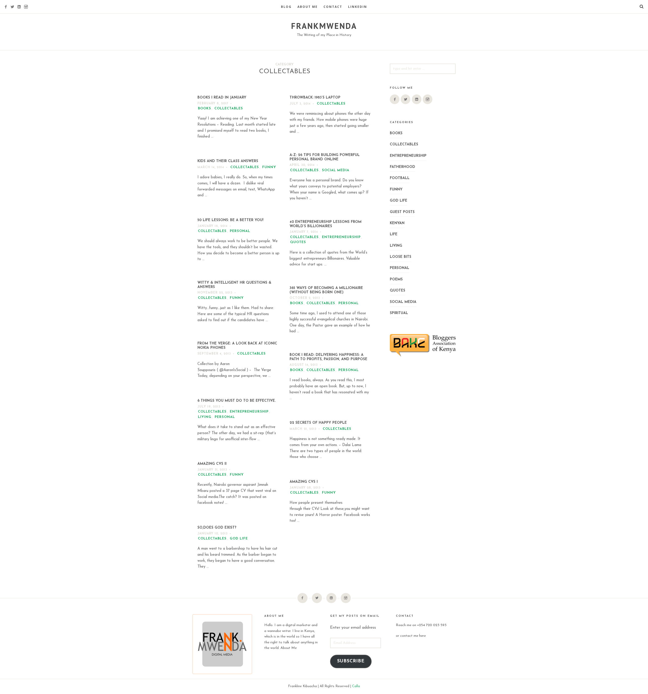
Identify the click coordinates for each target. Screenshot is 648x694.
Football (400, 178)
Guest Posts (402, 212)
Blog (286, 7)
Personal (240, 231)
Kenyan (397, 223)
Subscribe (350, 661)
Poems (396, 279)
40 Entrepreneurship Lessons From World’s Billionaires (325, 224)
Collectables (228, 108)
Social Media (335, 170)
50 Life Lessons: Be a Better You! (230, 220)
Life (393, 234)
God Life (239, 538)
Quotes (298, 242)
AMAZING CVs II (212, 464)
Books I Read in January (221, 98)
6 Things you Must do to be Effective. (236, 401)
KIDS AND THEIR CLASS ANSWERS (227, 161)
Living (204, 417)
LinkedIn (357, 7)
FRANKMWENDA (324, 26)
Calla (356, 686)
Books (204, 108)
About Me (307, 7)
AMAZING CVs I (304, 482)
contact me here (413, 636)
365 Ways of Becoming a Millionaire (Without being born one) (326, 290)
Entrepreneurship (341, 237)
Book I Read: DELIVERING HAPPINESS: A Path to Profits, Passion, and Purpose (328, 357)
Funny (269, 167)
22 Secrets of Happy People (318, 423)
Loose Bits (400, 257)
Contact (332, 7)
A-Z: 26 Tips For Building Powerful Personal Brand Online (325, 157)
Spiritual (399, 313)
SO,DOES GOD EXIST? (216, 528)
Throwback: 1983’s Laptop (315, 98)
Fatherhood (402, 167)
